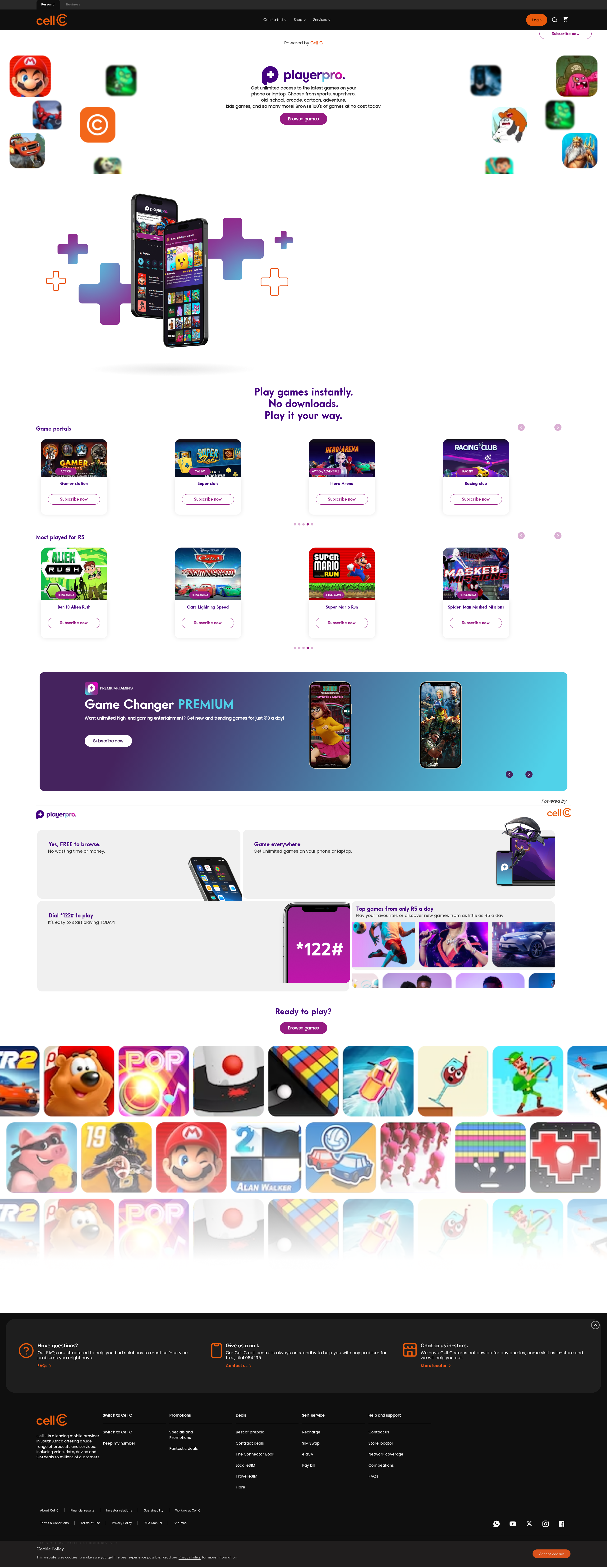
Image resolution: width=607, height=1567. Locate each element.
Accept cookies (551, 1553)
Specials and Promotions (181, 1435)
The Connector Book (255, 1454)
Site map (180, 1523)
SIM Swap (311, 1443)
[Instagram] (546, 1525)
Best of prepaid (250, 1432)
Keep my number (119, 1443)
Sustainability (153, 1510)
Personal (48, 4)
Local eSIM (245, 1465)
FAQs (42, 1365)
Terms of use (90, 1523)
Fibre (240, 1487)
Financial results (82, 1510)
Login (536, 20)
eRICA (307, 1454)
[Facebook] (563, 1525)
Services (320, 20)
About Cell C (49, 1510)
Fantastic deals (183, 1448)
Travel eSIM (246, 1476)
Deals (241, 1415)
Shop (298, 20)
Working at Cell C (187, 1510)
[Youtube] (514, 1525)
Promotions (180, 1415)
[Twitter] (530, 1525)
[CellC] (52, 19)
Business (73, 4)
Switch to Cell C (117, 1415)
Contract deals (250, 1443)
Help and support (384, 1415)
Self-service (313, 1415)
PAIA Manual (153, 1523)
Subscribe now (565, 33)
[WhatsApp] (497, 1525)
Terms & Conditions (54, 1523)
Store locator (434, 1365)
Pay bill (308, 1465)
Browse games (303, 119)
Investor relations (119, 1510)
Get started (273, 20)
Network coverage (385, 1454)
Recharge (311, 1432)
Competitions (381, 1465)
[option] (103, 476)
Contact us (237, 1365)
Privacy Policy (122, 1523)
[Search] (555, 20)
